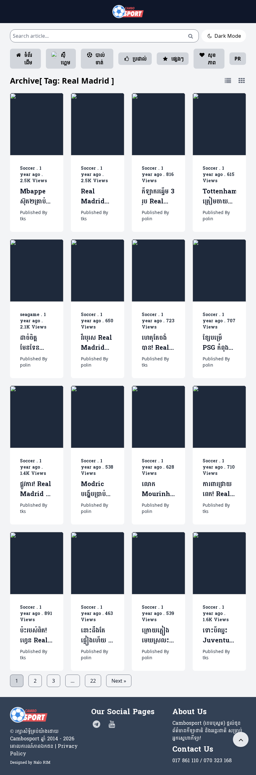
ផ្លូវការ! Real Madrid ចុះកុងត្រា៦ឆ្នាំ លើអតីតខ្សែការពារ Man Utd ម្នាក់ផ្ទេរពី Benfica (36, 489)
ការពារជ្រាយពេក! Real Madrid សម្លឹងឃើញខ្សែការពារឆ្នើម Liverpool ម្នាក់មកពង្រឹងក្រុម (219, 489)
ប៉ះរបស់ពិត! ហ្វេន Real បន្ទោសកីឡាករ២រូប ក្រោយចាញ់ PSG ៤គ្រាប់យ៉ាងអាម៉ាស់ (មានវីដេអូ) (35, 636)
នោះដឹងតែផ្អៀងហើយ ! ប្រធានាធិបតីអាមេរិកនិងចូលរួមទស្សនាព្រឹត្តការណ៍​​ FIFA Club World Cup (97, 636)
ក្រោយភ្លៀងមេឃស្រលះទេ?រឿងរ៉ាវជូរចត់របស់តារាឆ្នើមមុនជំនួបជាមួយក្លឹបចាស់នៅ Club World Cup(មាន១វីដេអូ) (158, 636)
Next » (118, 680)
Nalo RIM (41, 762)
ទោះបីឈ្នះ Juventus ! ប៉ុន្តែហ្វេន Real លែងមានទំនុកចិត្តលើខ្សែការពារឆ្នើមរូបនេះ (218, 636)
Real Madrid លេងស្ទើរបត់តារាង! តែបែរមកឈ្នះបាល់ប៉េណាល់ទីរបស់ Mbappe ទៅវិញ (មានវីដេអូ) (97, 197)
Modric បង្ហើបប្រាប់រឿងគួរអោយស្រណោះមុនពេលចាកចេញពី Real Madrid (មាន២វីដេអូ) (96, 489)
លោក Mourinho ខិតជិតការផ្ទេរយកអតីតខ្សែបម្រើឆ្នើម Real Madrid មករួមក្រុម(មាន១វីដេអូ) (158, 489)
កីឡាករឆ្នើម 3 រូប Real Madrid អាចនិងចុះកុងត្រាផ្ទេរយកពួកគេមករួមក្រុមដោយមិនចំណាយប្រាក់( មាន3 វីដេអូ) (158, 197)
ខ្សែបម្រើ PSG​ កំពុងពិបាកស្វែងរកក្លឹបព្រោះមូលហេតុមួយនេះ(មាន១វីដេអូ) (219, 343)
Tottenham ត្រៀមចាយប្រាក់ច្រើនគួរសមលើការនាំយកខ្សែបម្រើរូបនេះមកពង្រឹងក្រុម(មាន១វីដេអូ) (219, 197)
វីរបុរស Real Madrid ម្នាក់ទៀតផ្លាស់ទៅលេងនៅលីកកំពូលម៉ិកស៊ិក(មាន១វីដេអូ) (97, 343)
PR (237, 58)
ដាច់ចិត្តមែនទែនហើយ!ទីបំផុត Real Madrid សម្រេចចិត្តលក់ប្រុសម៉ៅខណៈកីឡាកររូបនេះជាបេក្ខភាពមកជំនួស (36, 343)
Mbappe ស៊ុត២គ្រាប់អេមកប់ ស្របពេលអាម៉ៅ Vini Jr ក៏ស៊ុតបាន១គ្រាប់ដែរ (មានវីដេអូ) (36, 197)
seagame (29, 315)
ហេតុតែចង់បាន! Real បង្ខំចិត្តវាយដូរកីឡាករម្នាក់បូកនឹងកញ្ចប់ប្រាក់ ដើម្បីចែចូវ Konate (157, 343)
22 (93, 680)
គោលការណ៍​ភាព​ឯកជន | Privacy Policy (44, 750)
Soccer (27, 168)
